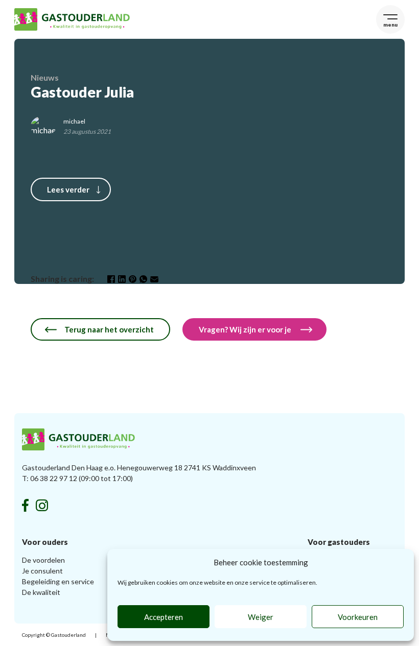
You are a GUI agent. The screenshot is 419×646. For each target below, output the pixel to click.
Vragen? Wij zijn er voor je (246, 329)
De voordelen (43, 560)
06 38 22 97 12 (53, 478)
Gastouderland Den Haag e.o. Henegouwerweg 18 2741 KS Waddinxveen (139, 467)
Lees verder (68, 189)
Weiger (260, 616)
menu (390, 24)
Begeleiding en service (58, 581)
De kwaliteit (41, 592)
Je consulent (42, 570)
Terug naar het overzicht (109, 329)
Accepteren (163, 616)
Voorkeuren (358, 616)
